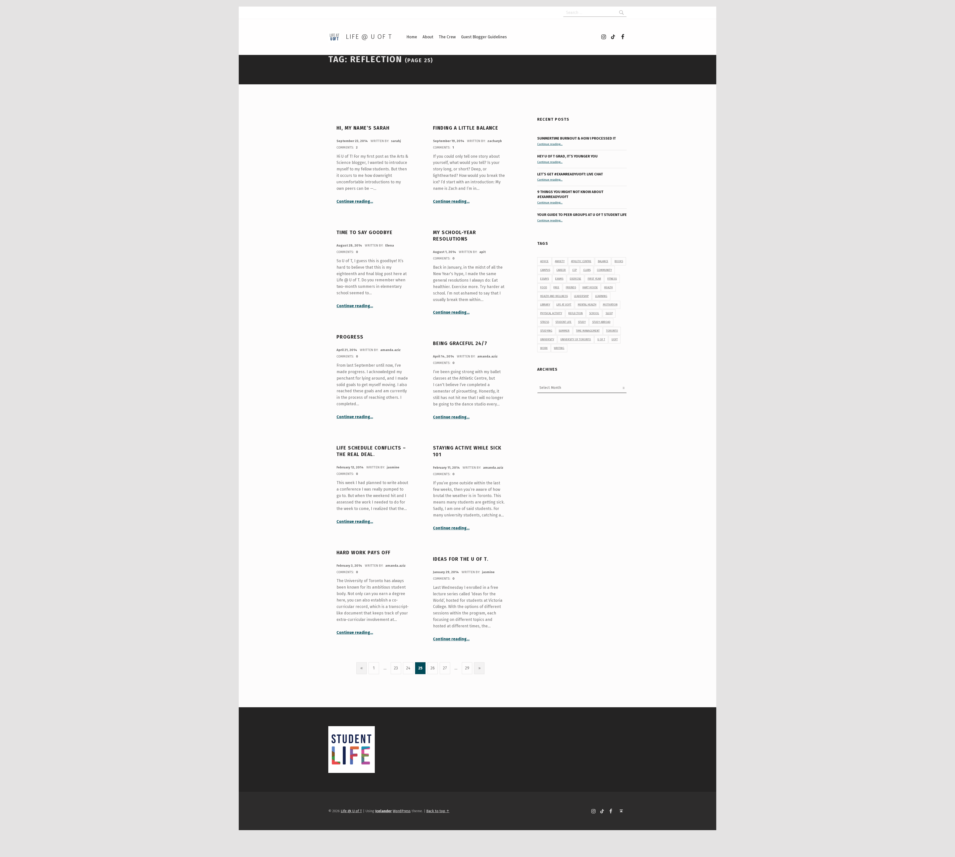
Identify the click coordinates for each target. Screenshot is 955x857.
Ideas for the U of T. (460, 559)
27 (445, 668)
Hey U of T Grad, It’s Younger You (567, 156)
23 (396, 668)
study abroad (601, 322)
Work (544, 348)
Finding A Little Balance (465, 128)
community (604, 270)
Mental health (587, 304)
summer (564, 330)
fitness (612, 278)
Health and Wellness (554, 296)
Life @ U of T (369, 37)
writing (559, 348)
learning (601, 296)
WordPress (402, 811)
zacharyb (494, 141)
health (608, 287)
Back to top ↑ (437, 811)
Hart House (590, 287)
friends (571, 287)
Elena (389, 245)
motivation (610, 304)
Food (543, 287)
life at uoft (563, 304)
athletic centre (581, 261)
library (545, 304)
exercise (575, 278)
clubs (587, 270)
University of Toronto (575, 339)
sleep (609, 313)
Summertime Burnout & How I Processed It (576, 138)
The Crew (447, 37)
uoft (615, 339)
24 (408, 668)
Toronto (612, 330)
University (547, 339)
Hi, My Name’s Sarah (362, 128)
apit (482, 252)
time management (588, 330)
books (619, 261)
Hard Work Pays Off (363, 552)
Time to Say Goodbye (364, 232)
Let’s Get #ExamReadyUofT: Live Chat (570, 174)
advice (544, 261)
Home (411, 37)
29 (467, 668)
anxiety (560, 261)
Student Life (563, 322)
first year (594, 278)
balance (603, 261)
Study (582, 322)
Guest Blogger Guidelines (484, 37)
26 (432, 668)
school (594, 313)
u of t (601, 339)
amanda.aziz (390, 350)
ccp (574, 270)
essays (544, 278)
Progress (349, 337)
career (561, 270)
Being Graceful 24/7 (460, 343)
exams (559, 278)
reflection (575, 313)
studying (546, 330)
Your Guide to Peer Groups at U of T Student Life (582, 214)
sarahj (396, 141)
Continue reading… (354, 201)
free (556, 287)
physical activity (551, 313)
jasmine (393, 467)
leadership (581, 296)
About (428, 37)
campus (545, 270)
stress (544, 322)
